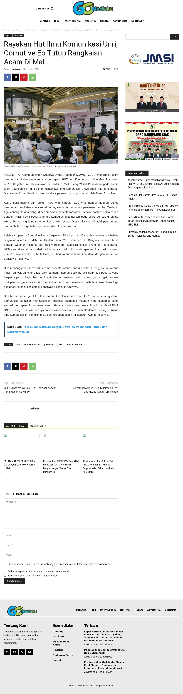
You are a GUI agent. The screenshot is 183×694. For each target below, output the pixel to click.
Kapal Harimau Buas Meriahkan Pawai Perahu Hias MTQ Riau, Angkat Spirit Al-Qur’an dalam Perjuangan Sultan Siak (153, 184)
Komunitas (31, 30)
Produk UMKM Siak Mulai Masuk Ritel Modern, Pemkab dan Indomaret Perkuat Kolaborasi (153, 208)
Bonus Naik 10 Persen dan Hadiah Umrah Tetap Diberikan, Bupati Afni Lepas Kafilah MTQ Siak (151, 221)
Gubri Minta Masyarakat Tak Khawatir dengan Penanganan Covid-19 (30, 389)
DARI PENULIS (38, 426)
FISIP (18, 344)
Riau (61, 344)
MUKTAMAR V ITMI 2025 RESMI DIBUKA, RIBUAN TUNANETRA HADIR (20, 465)
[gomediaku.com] (92, 8)
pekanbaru (49, 344)
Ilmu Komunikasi (32, 344)
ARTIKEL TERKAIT (16, 426)
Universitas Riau (75, 344)
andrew (16, 69)
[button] (45, 8)
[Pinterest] (24, 77)
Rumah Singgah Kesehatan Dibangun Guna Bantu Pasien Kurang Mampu (152, 233)
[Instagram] (14, 652)
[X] (15, 77)
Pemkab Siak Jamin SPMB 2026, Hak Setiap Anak (152, 196)
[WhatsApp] (32, 77)
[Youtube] (29, 652)
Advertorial (91, 644)
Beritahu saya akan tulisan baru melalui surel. (33, 575)
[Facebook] (7, 77)
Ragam (19, 30)
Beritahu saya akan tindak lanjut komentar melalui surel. (38, 571)
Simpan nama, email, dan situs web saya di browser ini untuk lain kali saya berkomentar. (59, 564)
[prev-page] (6, 479)
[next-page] (12, 479)
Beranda (8, 30)
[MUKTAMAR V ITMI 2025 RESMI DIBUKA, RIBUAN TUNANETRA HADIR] (21, 446)
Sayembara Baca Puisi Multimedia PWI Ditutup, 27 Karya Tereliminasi (95, 389)
